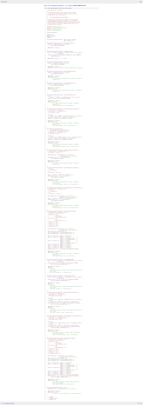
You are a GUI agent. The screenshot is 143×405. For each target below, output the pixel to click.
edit (70, 8)
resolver (70, 5)
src (66, 5)
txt (138, 403)
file (67, 8)
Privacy (9, 403)
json (141, 403)
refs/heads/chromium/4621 (57, 5)
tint (48, 5)
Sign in (141, 1)
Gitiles (7, 403)
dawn (45, 5)
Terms (13, 403)
